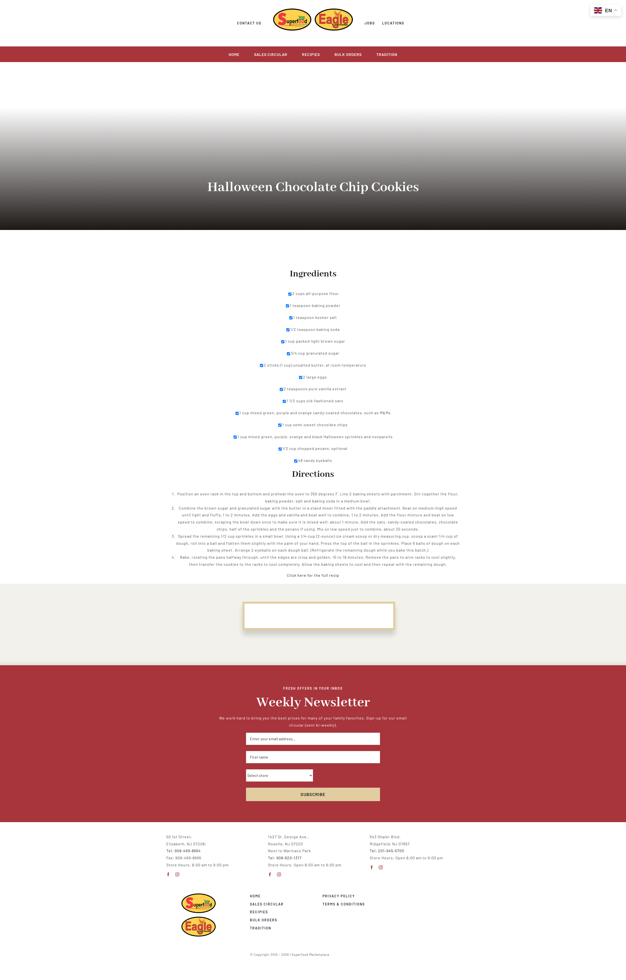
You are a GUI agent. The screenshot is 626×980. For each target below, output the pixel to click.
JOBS (370, 23)
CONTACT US (249, 23)
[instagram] (177, 874)
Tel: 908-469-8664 (183, 850)
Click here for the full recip (313, 575)
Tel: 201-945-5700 (387, 850)
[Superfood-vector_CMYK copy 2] (198, 895)
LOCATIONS (393, 23)
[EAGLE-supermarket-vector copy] (198, 918)
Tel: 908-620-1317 (285, 857)
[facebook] (168, 874)
